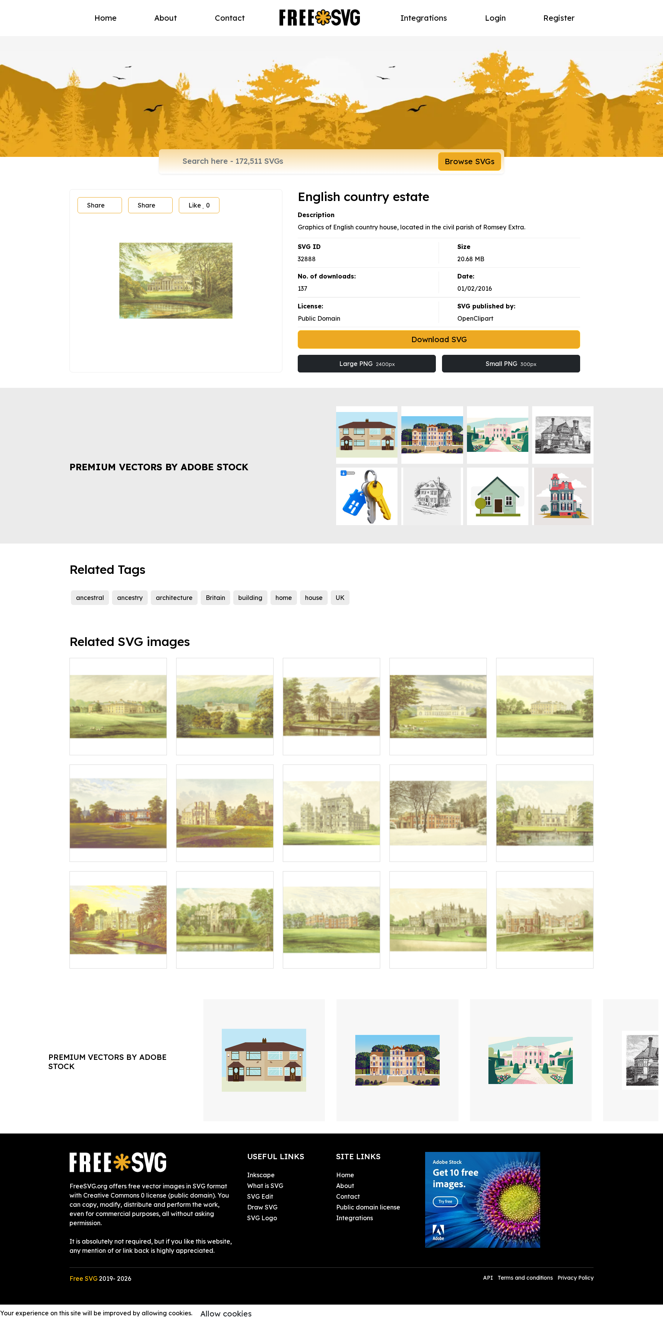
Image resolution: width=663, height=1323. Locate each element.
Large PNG (367, 363)
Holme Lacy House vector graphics (118, 740)
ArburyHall (94, 958)
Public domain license (368, 1207)
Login (495, 18)
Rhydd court (96, 851)
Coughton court (208, 851)
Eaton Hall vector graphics (437, 958)
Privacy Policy (575, 1277)
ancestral (90, 597)
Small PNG (511, 363)
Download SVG (439, 339)
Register (559, 18)
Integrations (424, 18)
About (165, 18)
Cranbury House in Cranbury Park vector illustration (438, 842)
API (489, 1277)
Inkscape (261, 1175)
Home (105, 18)
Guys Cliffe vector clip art (222, 958)
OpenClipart (475, 318)
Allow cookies (226, 1313)
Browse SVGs (470, 161)
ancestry (130, 597)
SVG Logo (262, 1218)
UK (340, 597)
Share (96, 205)
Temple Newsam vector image (331, 953)
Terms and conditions (525, 1277)
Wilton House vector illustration (332, 740)
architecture (174, 597)
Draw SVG (262, 1207)
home (283, 597)
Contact (230, 18)
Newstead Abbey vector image (545, 846)
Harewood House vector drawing (438, 740)
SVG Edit (260, 1196)
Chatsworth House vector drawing (224, 740)
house (314, 597)
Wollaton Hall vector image (331, 846)
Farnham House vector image (545, 740)
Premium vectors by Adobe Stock (158, 467)
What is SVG (265, 1186)
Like (199, 205)
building (250, 597)
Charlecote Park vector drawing (544, 953)
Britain (215, 597)
